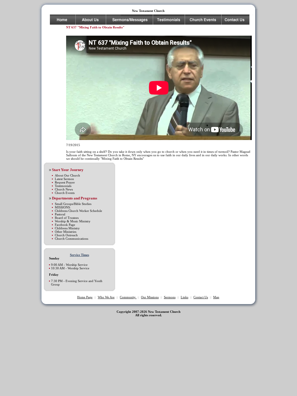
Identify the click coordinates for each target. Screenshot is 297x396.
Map (216, 297)
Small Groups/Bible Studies (73, 204)
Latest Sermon (64, 179)
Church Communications (71, 238)
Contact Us (200, 297)
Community (128, 297)
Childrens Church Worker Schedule (78, 210)
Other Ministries (65, 231)
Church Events (65, 193)
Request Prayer (65, 182)
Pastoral (60, 214)
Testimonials (63, 186)
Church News (64, 189)
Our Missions (150, 297)
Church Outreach (66, 235)
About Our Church (67, 175)
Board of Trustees (67, 217)
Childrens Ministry (67, 228)
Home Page (85, 297)
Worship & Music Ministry (72, 221)
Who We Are (106, 297)
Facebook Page (65, 224)
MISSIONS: (63, 207)
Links (184, 297)
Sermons (169, 297)
